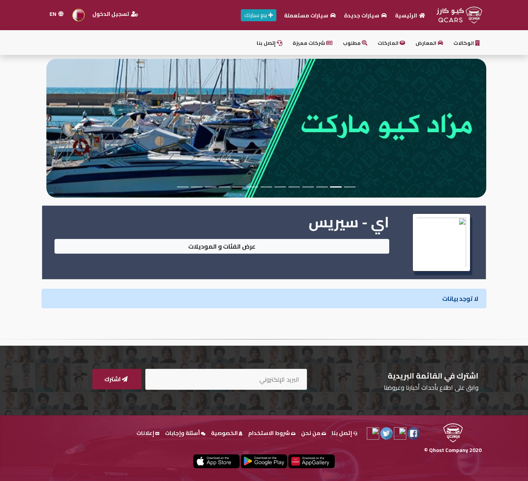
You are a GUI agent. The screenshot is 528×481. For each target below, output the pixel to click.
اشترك (113, 379)
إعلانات (145, 433)
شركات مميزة (309, 43)
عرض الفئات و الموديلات (221, 246)
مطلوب (352, 43)
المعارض (427, 43)
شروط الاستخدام (269, 433)
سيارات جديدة (362, 15)
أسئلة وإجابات (183, 433)
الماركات (389, 43)
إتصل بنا (267, 43)
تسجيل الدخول (111, 14)
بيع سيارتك (256, 15)
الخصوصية (225, 433)
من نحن (311, 433)
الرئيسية (406, 15)
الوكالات (464, 43)
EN (53, 14)
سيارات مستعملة (306, 15)
